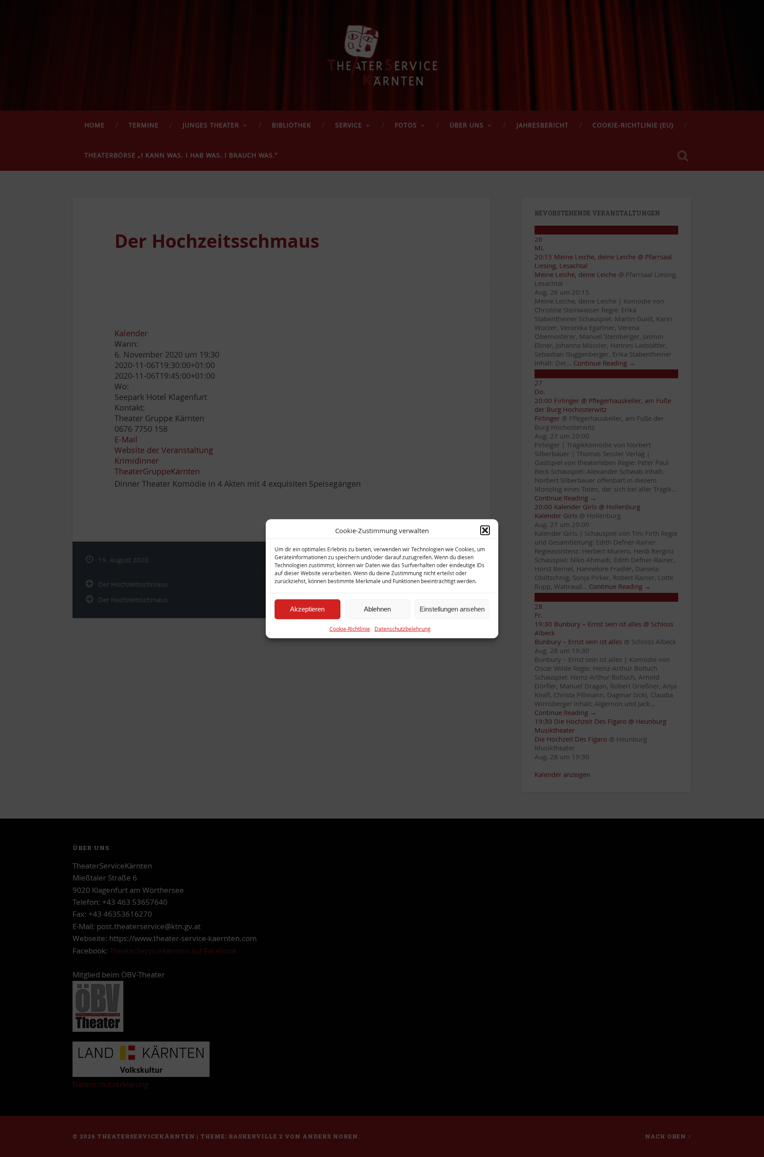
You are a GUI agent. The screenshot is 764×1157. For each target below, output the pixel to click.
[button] (485, 530)
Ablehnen (377, 609)
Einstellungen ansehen (452, 609)
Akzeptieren (307, 609)
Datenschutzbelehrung (402, 628)
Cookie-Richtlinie (349, 628)
